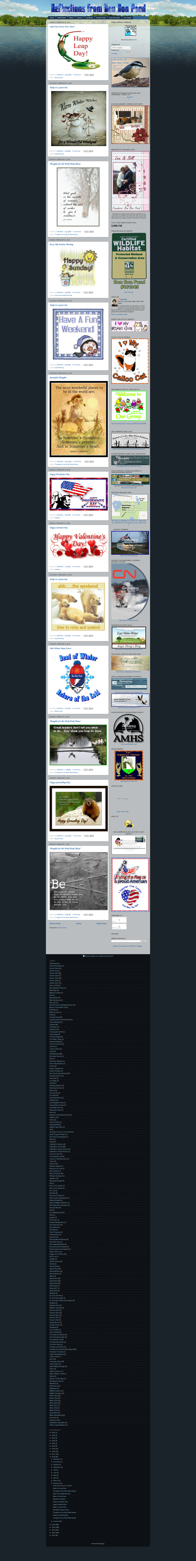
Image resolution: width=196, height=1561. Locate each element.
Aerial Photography (56, 966)
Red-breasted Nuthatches (58, 1239)
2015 (53, 1524)
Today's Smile (54, 1356)
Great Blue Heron (55, 1107)
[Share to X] (89, 75)
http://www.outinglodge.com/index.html (128, 672)
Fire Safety (53, 1081)
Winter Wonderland (56, 1415)
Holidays (57, 518)
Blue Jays (53, 1002)
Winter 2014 (53, 1398)
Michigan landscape (56, 1176)
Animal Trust (54, 971)
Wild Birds (53, 1383)
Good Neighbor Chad (56, 1102)
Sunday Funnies (55, 1325)
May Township (54, 1171)
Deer (51, 1058)
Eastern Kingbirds (55, 1068)
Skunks (52, 1264)
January (56, 1521)
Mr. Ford (52, 1190)
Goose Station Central (57, 1105)
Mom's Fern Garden (56, 1185)
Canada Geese (54, 1017)
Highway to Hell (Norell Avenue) (60, 1115)
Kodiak (52, 1142)
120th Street (53, 963)
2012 (53, 1532)
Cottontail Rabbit (55, 1041)
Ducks (51, 1066)
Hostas (52, 1120)
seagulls (52, 1259)
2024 (53, 1435)
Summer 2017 (54, 1317)
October (56, 1464)
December (57, 1459)
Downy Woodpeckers (56, 1063)
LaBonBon (60, 74)
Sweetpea (53, 1327)
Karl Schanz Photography (58, 1137)
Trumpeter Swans (55, 1361)
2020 (53, 1446)
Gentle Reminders (55, 1098)
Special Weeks (54, 1273)
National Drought (55, 1200)
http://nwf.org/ (128, 292)
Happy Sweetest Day (58, 527)
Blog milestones (55, 1000)
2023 (53, 1438)
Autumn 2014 (54, 975)
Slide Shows (62, 18)
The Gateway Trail (55, 1339)
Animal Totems (54, 968)
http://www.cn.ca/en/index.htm (129, 620)
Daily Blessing (59, 154)
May (55, 1475)
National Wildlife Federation (58, 1203)
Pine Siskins (53, 1227)
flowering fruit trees (56, 1088)
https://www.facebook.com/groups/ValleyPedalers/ (129, 449)
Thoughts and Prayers (57, 1347)
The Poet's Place (55, 1344)
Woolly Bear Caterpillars (57, 1422)
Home (52, 18)
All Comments (116, 928)
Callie (51, 1015)
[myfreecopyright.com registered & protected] (98, 956)
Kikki (51, 1139)
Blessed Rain (54, 997)
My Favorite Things (56, 1195)
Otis (51, 1210)
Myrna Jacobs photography (58, 1198)
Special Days (59, 77)
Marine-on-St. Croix (56, 1168)
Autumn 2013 (54, 973)
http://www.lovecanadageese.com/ (129, 707)
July (54, 1470)
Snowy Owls (53, 1266)
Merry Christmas (55, 1173)
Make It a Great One (58, 87)
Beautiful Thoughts (58, 377)
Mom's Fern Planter (56, 1188)
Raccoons (53, 1237)
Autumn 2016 (54, 980)
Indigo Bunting (54, 1124)
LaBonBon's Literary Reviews (59, 1149)
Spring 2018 (53, 1290)
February (56, 1483)
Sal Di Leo (53, 1256)
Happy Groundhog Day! (60, 782)
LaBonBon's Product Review (59, 1151)
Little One (53, 1163)
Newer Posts (55, 923)
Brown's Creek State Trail (58, 1007)
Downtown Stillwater (56, 1061)
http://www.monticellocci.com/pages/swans (129, 692)
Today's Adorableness (57, 1354)
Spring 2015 (53, 1283)
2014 (53, 1527)
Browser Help (101, 18)
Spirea (52, 1276)
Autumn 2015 (54, 978)
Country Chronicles (56, 1044)
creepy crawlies (55, 1049)
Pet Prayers (53, 1220)
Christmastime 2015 (56, 1032)
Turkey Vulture (54, 1364)
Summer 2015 (54, 1315)
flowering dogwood (56, 1085)
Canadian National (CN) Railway (60, 1019)
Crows (52, 1051)
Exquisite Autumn (55, 1076)
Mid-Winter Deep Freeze (60, 648)
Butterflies (53, 1010)
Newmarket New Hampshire (59, 1205)
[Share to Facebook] (91, 75)
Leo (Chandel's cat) (56, 1156)
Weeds (52, 1376)
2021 (53, 1443)
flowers (52, 1090)
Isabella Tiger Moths (56, 1127)
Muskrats (52, 1193)
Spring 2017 (53, 1288)
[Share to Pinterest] (93, 75)
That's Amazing (54, 1332)
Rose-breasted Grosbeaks (58, 1246)
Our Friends (127, 18)
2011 (53, 1535)
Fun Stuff (52, 1095)
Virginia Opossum (55, 1371)
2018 (53, 1451)
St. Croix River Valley (56, 1298)
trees (51, 1359)
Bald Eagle (53, 990)
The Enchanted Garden (57, 1337)
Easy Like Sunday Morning (61, 244)
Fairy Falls (53, 1078)
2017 (53, 1454)
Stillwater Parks (54, 1305)
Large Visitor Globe (122, 811)
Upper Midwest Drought (57, 1366)
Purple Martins (54, 1234)
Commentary (54, 1034)
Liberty (52, 1161)
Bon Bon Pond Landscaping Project (61, 1005)
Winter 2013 (53, 1395)
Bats (51, 995)
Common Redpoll (55, 1037)
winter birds (53, 1413)
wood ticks (53, 1417)
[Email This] (85, 75)
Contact (79, 18)
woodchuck (53, 1420)
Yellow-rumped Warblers (57, 1425)
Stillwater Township (56, 1308)
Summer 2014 (54, 1313)
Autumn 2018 (54, 985)
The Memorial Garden (57, 1342)
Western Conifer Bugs (57, 1378)
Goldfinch (53, 1100)
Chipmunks (53, 1029)
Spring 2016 (53, 1286)
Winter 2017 (53, 1405)
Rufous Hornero (55, 1251)
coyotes (52, 1046)
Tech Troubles (54, 1330)
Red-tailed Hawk (55, 1242)
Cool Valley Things (55, 1039)
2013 (53, 1530)
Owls (51, 1215)
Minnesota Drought (56, 1181)
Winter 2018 (53, 1408)
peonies (52, 1217)
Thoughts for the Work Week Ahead (65, 164)
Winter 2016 (59, 711)
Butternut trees (54, 1012)
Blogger (101, 1543)
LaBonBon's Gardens (56, 1144)
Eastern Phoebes (55, 1071)
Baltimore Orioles (55, 993)
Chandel (52, 1024)
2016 (53, 1457)
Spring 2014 (53, 1281)
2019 (53, 1448)
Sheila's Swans (54, 1261)
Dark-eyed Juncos (55, 1056)
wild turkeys (53, 1386)
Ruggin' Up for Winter (56, 1254)
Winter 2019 (53, 1410)
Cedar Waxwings (55, 1022)
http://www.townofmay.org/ (128, 555)
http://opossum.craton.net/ (128, 781)
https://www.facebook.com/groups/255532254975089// (128, 423)
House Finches (54, 1122)
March (55, 1480)
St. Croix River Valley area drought (61, 1300)
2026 (53, 1432)
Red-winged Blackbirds (57, 1244)
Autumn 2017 (54, 983)
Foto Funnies (54, 1093)
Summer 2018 (54, 1320)
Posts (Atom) (62, 927)
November (57, 1462)
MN (51, 1183)
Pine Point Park (54, 1225)
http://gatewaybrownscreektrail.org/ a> (129, 466)
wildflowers (53, 1388)
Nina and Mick (54, 1207)
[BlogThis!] (87, 75)
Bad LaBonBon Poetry (57, 988)
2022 (53, 1440)
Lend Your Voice (114, 18)
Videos (52, 1369)
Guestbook (89, 18)
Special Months (54, 1271)
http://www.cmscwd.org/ (128, 487)
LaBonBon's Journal (56, 1146)
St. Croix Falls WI (55, 1295)
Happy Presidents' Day (59, 474)
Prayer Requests (55, 1232)
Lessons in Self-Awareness (58, 1159)
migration (53, 1178)
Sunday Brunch (54, 1322)
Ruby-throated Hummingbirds (59, 1249)
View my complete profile (119, 314)
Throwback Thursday (56, 1352)
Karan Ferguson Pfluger (57, 1134)
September (57, 1467)
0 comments (77, 74)
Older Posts (101, 923)
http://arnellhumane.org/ (129, 744)
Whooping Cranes (55, 1381)
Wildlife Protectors (55, 1391)
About (71, 18)
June (55, 1472)
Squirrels (52, 1293)
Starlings (52, 1303)
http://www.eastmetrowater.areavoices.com (129, 649)
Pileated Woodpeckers (57, 1222)
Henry (51, 1112)
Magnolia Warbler (55, 1166)
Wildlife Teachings (55, 1393)
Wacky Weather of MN (57, 1374)
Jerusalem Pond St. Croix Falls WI (61, 1132)
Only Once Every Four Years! (62, 26)
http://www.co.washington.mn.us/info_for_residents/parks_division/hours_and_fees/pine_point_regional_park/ (128, 522)
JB (50, 1129)
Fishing (52, 1083)
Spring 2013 (53, 1278)
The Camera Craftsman (57, 1334)
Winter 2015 (53, 1400)
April (55, 1478)
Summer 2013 (54, 1310)
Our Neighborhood (56, 1212)
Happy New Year (55, 1110)
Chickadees (53, 1027)
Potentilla (52, 1229)
